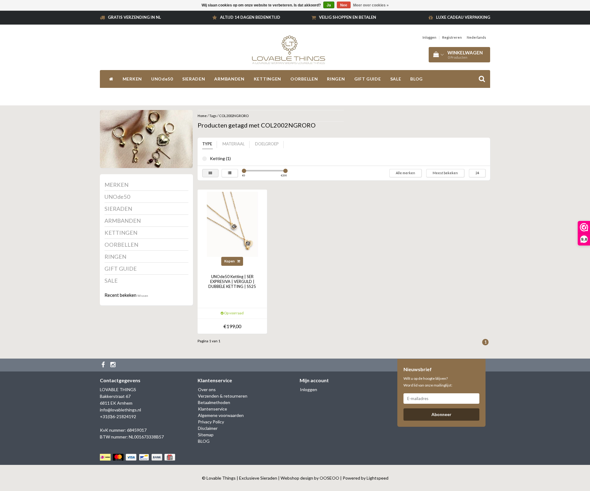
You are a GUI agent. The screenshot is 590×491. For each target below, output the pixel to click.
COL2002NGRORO (234, 116)
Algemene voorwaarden (221, 415)
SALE (395, 78)
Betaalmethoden (214, 402)
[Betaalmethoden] (138, 457)
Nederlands (476, 37)
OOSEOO (329, 478)
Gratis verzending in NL (134, 17)
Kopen (229, 261)
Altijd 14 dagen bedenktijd (250, 17)
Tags (213, 116)
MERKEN (132, 78)
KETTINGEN (267, 78)
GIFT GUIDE (367, 78)
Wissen (142, 295)
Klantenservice (212, 408)
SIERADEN (193, 78)
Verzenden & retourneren (222, 396)
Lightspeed (377, 478)
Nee (343, 5)
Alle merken (405, 173)
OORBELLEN (304, 78)
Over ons (207, 389)
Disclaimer (208, 428)
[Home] (111, 79)
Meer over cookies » (371, 5)
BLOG (416, 78)
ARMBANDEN (229, 78)
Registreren (452, 37)
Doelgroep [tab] (267, 143)
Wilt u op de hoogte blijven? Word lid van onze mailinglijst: (427, 381)
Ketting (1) (204, 158)
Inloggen (429, 37)
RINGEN (336, 78)
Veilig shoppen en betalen (347, 17)
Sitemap (206, 434)
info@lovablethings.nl (120, 409)
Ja (329, 5)
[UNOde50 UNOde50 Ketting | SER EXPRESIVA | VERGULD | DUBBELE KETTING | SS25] (232, 223)
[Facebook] (103, 365)
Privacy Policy (211, 421)
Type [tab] (207, 143)
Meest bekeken (445, 173)
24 (477, 173)
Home (202, 116)
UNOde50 (162, 78)
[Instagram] (113, 365)
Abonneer (441, 414)
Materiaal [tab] (233, 143)
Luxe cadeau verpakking (463, 17)
